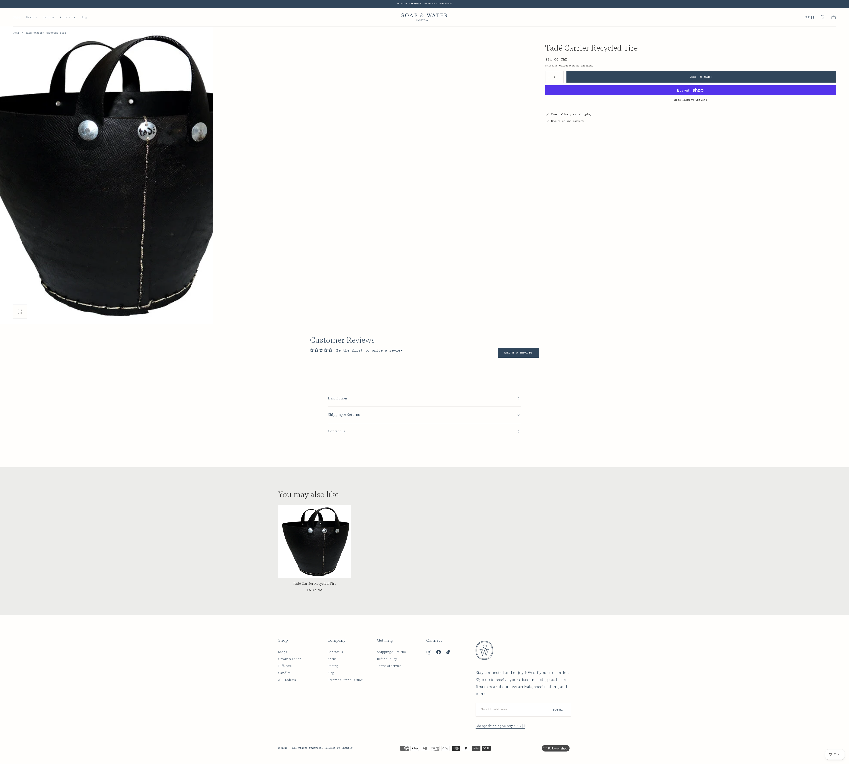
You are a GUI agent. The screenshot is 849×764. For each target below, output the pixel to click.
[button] (809, 18)
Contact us (336, 431)
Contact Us (335, 652)
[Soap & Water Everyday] (487, 650)
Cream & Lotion (290, 659)
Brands (31, 17)
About (331, 659)
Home (16, 33)
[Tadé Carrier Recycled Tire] (314, 541)
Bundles (48, 17)
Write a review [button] (518, 352)
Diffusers (285, 666)
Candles (284, 673)
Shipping (551, 65)
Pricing (332, 666)
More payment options (690, 100)
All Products (287, 680)
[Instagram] (429, 652)
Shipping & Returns (391, 652)
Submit (559, 709)
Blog (84, 17)
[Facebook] (439, 652)
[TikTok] (448, 652)
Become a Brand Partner (345, 680)
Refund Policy (387, 659)
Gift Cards (67, 17)
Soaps (282, 652)
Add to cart (701, 77)
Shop (17, 17)
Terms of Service (389, 666)
